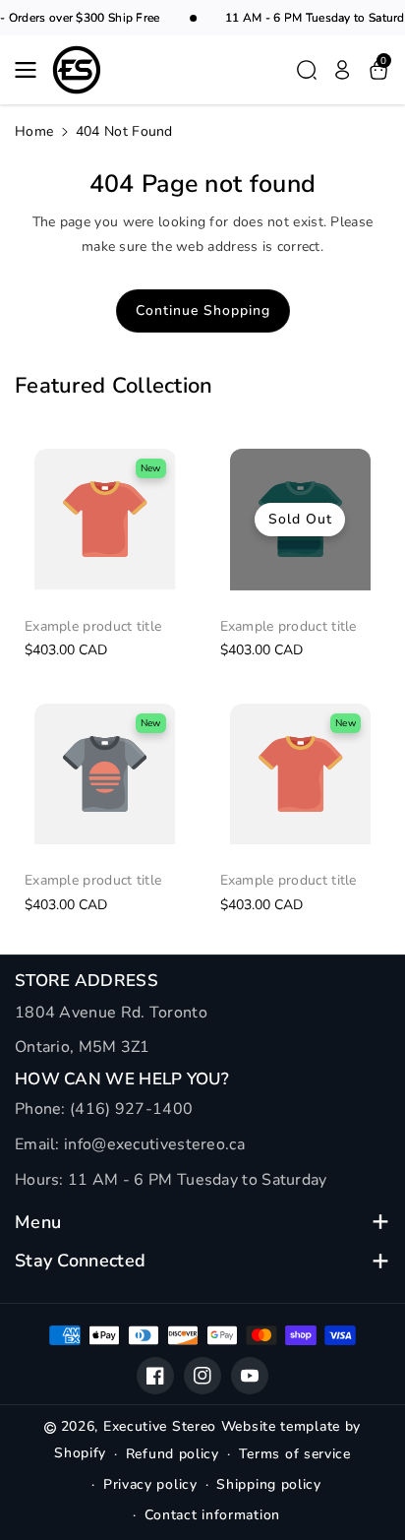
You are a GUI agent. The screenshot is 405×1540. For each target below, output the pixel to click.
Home (34, 131)
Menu (38, 1222)
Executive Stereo (159, 1426)
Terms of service (295, 1454)
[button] (31, 70)
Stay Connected (80, 1261)
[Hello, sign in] (342, 70)
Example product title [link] (93, 627)
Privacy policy (150, 1484)
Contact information (212, 1515)
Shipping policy (268, 1484)
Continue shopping (203, 310)
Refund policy (172, 1454)
